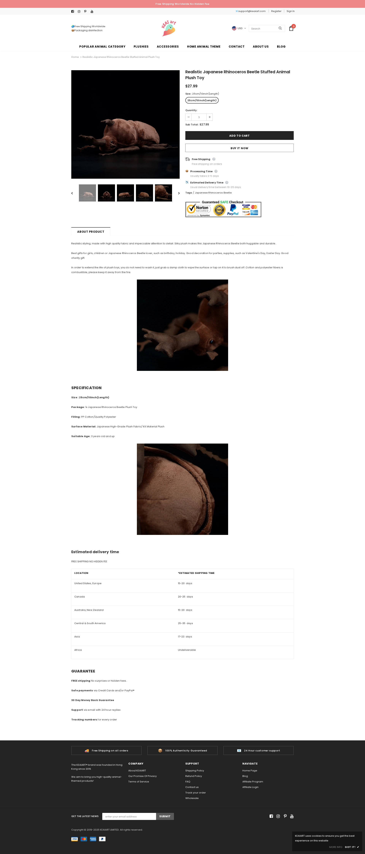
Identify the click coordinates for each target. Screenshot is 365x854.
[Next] (176, 193)
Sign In (291, 11)
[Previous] (74, 193)
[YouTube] (93, 11)
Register (276, 11)
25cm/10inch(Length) (202, 100)
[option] (125, 124)
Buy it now (239, 148)
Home (75, 57)
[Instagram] (80, 11)
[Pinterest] (86, 11)
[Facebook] (73, 11)
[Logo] (168, 28)
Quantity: (191, 110)
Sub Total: (191, 124)
